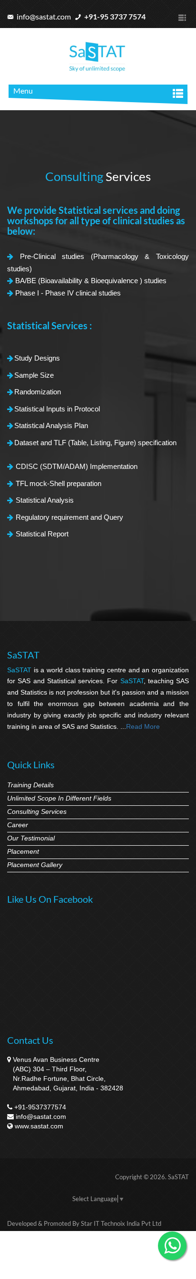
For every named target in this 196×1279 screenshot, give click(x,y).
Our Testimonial (31, 838)
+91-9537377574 (40, 1107)
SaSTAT (178, 1177)
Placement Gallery (34, 865)
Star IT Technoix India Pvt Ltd (121, 1223)
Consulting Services (37, 811)
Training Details (30, 785)
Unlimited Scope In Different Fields (59, 798)
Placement (23, 851)
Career (17, 825)
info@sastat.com (43, 16)
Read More (143, 726)
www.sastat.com (39, 1126)
